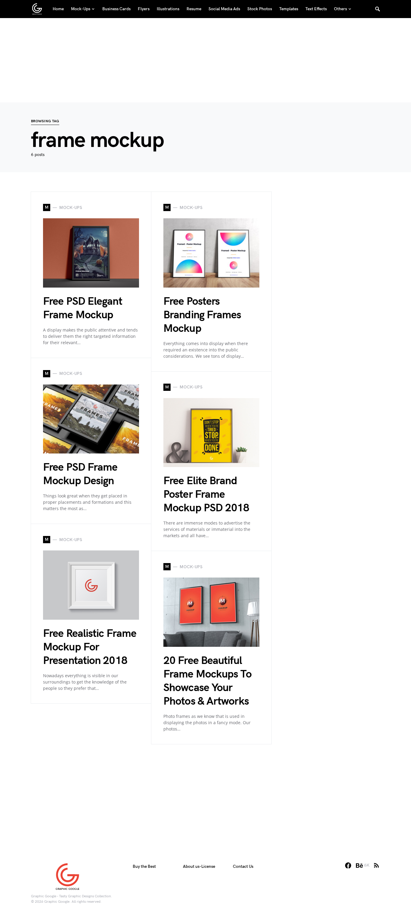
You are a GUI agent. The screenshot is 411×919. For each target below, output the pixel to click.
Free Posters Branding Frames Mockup (202, 315)
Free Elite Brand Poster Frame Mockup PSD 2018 (206, 495)
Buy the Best (144, 866)
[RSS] (376, 865)
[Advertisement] (205, 60)
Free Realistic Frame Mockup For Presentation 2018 (89, 647)
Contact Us (243, 866)
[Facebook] (348, 865)
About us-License (199, 866)
